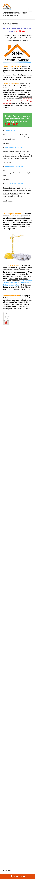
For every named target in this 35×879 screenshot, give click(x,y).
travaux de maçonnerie (10, 154)
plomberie (18, 99)
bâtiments (14, 193)
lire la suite (6, 143)
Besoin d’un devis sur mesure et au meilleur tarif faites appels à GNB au (17, 120)
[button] (6, 323)
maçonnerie (23, 278)
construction (23, 191)
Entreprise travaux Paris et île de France (15, 14)
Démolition (23, 96)
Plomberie (24, 173)
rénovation (16, 216)
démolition (25, 135)
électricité (10, 99)
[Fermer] (7, 313)
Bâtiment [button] (8, 870)
